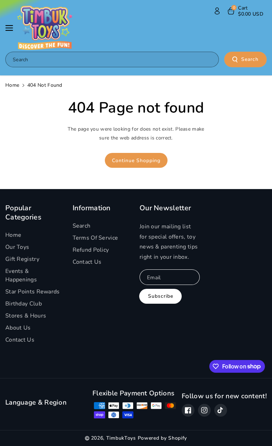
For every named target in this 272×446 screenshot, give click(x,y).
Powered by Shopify (162, 438)
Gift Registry (22, 259)
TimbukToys (121, 438)
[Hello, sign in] (217, 11)
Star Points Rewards (32, 292)
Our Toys (17, 247)
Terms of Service (95, 238)
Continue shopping (136, 160)
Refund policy (91, 250)
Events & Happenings (21, 275)
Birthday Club (23, 304)
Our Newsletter (165, 208)
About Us (17, 328)
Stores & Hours (25, 316)
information (92, 208)
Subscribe (160, 296)
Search (250, 59)
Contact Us (19, 340)
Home (12, 85)
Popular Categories (23, 213)
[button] (11, 28)
